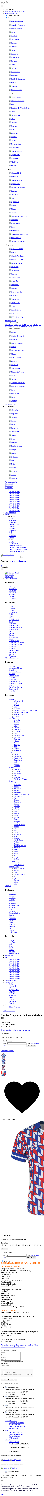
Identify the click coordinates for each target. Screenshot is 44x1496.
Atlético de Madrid (15, 668)
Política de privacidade (17, 1426)
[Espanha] (13, 442)
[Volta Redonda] (15, 238)
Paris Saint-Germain (16, 687)
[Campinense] (14, 270)
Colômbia (17, 728)
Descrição (7, 1261)
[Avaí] (11, 104)
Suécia (16, 853)
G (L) (19, 1245)
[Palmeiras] (13, 75)
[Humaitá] (13, 288)
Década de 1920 (14, 495)
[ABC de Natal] (15, 97)
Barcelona (12, 670)
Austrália (17, 863)
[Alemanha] (13, 410)
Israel (15, 828)
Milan (11, 685)
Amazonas (13, 612)
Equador (16, 733)
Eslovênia (17, 806)
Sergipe (12, 654)
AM (11, 325)
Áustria (16, 787)
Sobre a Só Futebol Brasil (18, 549)
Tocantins (12, 656)
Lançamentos (9, 484)
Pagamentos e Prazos (16, 1423)
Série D (10, 245)
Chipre (16, 798)
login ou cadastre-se (17, 561)
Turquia (16, 857)
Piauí (11, 639)
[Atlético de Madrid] (16, 336)
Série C (10, 169)
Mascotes (12, 522)
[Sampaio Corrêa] (15, 151)
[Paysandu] (13, 220)
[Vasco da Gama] (15, 90)
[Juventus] (13, 361)
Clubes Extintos (10, 513)
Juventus (12, 677)
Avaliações (7, 1341)
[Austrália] (13, 417)
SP (36, 327)
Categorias (4, 567)
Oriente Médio (14, 867)
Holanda (16, 817)
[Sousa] (12, 306)
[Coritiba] (13, 43)
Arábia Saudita (19, 868)
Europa (11, 781)
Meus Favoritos (11, 13)
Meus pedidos (14, 1442)
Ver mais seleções (11, 482)
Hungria (16, 819)
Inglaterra (17, 821)
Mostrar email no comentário (13, 1362)
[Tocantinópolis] (15, 310)
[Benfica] (12, 347)
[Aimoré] (12, 252)
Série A (10, 18)
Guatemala (17, 737)
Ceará (11, 616)
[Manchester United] (16, 372)
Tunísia (16, 716)
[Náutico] (12, 212)
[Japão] (12, 464)
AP (15, 325)
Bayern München (15, 672)
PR (16, 327)
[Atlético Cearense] (16, 259)
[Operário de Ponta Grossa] (19, 216)
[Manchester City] (15, 368)
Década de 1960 (14, 503)
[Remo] (12, 227)
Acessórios (11, 517)
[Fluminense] (14, 57)
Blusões (12, 528)
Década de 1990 (14, 509)
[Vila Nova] (13, 162)
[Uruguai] (13, 478)
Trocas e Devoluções (16, 551)
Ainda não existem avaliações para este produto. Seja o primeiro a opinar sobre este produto (19, 1346)
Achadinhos (9, 488)
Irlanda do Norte (19, 825)
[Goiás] (12, 65)
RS (29, 327)
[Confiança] (13, 194)
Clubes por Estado (14, 323)
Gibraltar (17, 813)
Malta (16, 836)
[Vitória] (12, 165)
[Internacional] (14, 72)
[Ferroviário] (14, 285)
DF (23, 325)
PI (13, 327)
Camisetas (12, 530)
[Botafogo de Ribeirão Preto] (19, 108)
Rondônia (12, 646)
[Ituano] (12, 129)
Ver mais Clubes (10, 404)
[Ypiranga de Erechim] (17, 241)
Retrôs (10, 490)
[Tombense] (13, 158)
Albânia (16, 783)
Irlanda (16, 823)
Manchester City (15, 681)
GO (28, 325)
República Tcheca (20, 846)
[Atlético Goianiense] (16, 101)
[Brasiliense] (13, 267)
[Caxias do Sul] (15, 277)
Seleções (11, 406)
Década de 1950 (14, 501)
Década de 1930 (14, 497)
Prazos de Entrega (15, 545)
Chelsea (12, 674)
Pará (10, 631)
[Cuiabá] (12, 50)
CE (20, 325)
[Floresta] (12, 205)
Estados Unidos (19, 735)
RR (26, 327)
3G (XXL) (37, 1245)
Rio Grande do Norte (16, 643)
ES (25, 325)
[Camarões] (13, 428)
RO (23, 327)
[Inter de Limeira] (15, 292)
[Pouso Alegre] (14, 223)
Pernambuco (13, 637)
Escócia (16, 804)
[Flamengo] (13, 54)
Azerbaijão (17, 788)
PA (6, 327)
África (11, 699)
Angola (16, 703)
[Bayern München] (16, 343)
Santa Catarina (14, 650)
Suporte (10, 540)
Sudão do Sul (18, 714)
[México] (12, 468)
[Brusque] (13, 191)
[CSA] (12, 198)
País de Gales (18, 840)
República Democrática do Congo (25, 710)
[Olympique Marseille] (17, 383)
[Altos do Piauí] (15, 173)
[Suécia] (12, 475)
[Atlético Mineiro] (15, 29)
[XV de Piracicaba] (16, 317)
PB (9, 327)
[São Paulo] (13, 86)
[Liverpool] (13, 365)
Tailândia (17, 766)
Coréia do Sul (18, 758)
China (16, 754)
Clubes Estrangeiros (14, 329)
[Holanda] (13, 453)
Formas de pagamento (11, 1384)
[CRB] (12, 119)
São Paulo (12, 592)
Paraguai (17, 745)
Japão (16, 762)
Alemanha (17, 785)
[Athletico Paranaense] (17, 25)
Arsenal (12, 666)
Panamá (16, 743)
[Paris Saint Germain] (17, 386)
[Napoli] (12, 379)
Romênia (17, 848)
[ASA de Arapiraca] (16, 256)
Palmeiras (12, 591)
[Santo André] (14, 303)
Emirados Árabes (19, 874)
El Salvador (18, 731)
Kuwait (16, 880)
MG (34, 325)
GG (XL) (27, 1245)
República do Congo (21, 712)
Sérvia (16, 851)
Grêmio (12, 594)
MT (40, 325)
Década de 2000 (14, 511)
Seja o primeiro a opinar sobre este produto (15, 1030)
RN (20, 327)
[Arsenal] (12, 332)
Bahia (11, 614)
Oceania (12, 861)
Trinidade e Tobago (20, 779)
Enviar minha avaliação (9, 1380)
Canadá (16, 724)
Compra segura (14, 1425)
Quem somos (13, 1428)
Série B (10, 94)
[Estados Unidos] (15, 446)
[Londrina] (13, 137)
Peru (15, 747)
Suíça (15, 855)
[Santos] (12, 82)
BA (17, 325)
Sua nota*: (4, 1363)
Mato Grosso (13, 625)
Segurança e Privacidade (17, 547)
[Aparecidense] (14, 184)
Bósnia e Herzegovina (21, 794)
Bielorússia (17, 792)
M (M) (12, 1245)
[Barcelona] (13, 339)
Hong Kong (18, 760)
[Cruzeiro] (13, 47)
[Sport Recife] (14, 155)
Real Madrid (13, 689)
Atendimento (13, 543)
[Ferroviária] (13, 281)
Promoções (9, 486)
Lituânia (16, 832)
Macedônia (17, 834)
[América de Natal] (16, 180)
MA (31, 325)
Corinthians (13, 589)
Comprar (4, 1249)
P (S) (5, 1245)
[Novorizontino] (15, 144)
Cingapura (17, 756)
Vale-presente (13, 1438)
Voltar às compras (9, 1011)
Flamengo (12, 587)
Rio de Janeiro (14, 641)
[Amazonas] (13, 176)
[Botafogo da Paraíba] (17, 187)
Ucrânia (16, 859)
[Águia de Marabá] (16, 249)
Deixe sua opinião (10, 1351)
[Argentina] (13, 414)
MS (37, 325)
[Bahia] (12, 32)
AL (9, 325)
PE (11, 327)
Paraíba (11, 633)
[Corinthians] (14, 39)
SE (34, 327)
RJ (18, 327)
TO (39, 327)
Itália (15, 830)
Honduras (17, 739)
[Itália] (11, 460)
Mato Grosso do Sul (16, 627)
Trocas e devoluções (16, 1434)
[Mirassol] (13, 140)
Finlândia (17, 809)
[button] (22, 1098)
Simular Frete (31, 1046)
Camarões (12, 903)
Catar (15, 872)
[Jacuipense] (13, 295)
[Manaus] (12, 209)
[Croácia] (12, 435)
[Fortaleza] (13, 61)
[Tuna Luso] (13, 313)
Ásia (10, 752)
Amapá (11, 610)
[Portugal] (13, 471)
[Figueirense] (14, 202)
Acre (11, 606)
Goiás (11, 622)
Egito (15, 707)
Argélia (16, 705)
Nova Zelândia (19, 865)
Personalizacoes (14, 1436)
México (16, 741)
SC (31, 327)
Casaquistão (18, 796)
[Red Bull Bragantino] (17, 79)
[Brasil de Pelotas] (15, 263)
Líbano (16, 882)
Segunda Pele (14, 524)
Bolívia (16, 722)
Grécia (16, 815)
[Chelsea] (12, 354)
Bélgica (16, 790)
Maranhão (12, 623)
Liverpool (12, 679)
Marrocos (17, 708)
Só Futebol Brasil (11, 1421)
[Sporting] (13, 401)
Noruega (17, 838)
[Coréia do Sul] (14, 432)
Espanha (16, 808)
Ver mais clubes (10, 321)
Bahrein (16, 870)
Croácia (16, 800)
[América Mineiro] (16, 21)
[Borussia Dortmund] (16, 350)
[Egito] (12, 439)
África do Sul (18, 701)
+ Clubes (12, 598)
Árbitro (11, 534)
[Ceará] (12, 111)
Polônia (16, 842)
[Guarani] (13, 126)
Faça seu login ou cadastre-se (15, 11)
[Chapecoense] (14, 115)
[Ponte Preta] (14, 147)
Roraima (12, 648)
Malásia (16, 764)
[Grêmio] (12, 68)
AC (6, 325)
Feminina (12, 536)
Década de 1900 (14, 492)
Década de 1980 (14, 507)
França (16, 811)
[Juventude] (13, 133)
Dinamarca (17, 802)
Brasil (11, 902)
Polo (10, 532)
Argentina (17, 720)
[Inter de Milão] (15, 357)
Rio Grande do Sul (15, 644)
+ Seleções (13, 932)
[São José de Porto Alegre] (18, 234)
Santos (11, 596)
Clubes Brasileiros (14, 16)
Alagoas (12, 608)
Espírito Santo (14, 620)
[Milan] (12, 375)
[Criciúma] (13, 122)
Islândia (16, 827)
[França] (12, 450)
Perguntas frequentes (16, 1432)
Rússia (16, 849)
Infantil (11, 538)
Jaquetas (12, 526)
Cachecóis (12, 520)
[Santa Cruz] (14, 299)
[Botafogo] (13, 36)
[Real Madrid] (14, 393)
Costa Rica (17, 729)
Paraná (11, 635)
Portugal (16, 844)
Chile (15, 726)
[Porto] (12, 390)
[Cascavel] (13, 274)
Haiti (15, 775)
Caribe (11, 768)
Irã (14, 876)
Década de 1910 (14, 494)
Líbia (15, 884)
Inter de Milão (14, 676)
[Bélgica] (12, 421)
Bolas (7, 514)
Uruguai (16, 748)
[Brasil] (12, 424)
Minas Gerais (13, 629)
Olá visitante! (9, 10)
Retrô (7, 957)
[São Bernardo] (14, 230)
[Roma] (12, 397)
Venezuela (17, 750)
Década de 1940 (14, 499)
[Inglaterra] (13, 457)
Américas (12, 718)
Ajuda (11, 542)
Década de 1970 (14, 505)
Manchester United (15, 683)
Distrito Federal (14, 618)
